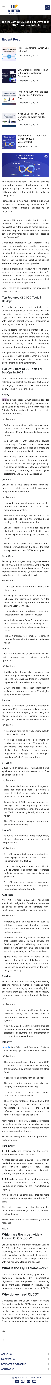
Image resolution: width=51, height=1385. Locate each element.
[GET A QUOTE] (47, 7)
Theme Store (39, 7)
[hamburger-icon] (3, 4)
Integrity (6, 1047)
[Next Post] (25, 1339)
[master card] (22, 1381)
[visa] (17, 1381)
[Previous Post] (25, 1330)
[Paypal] (28, 1381)
